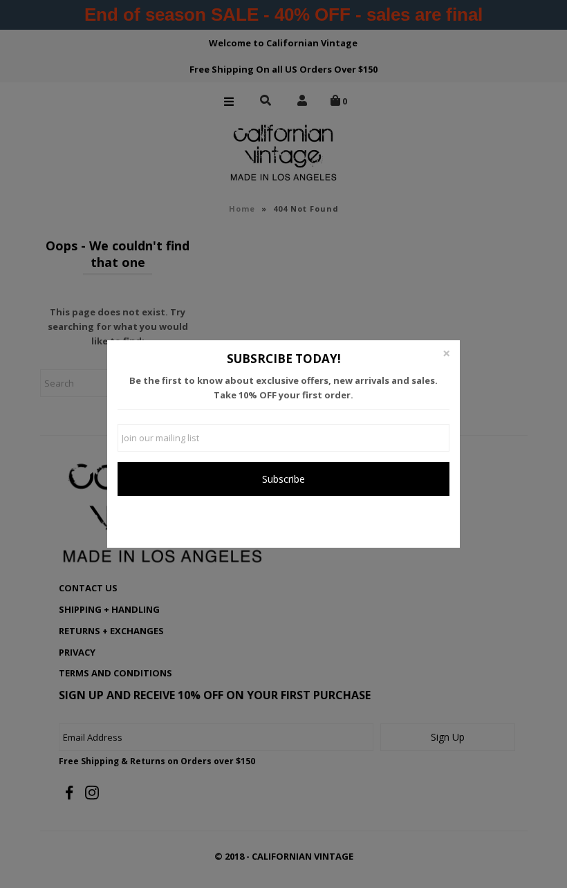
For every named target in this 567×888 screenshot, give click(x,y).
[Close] (446, 354)
